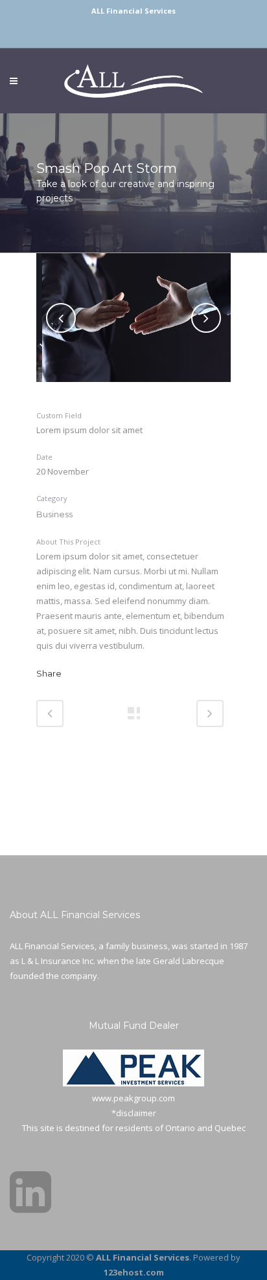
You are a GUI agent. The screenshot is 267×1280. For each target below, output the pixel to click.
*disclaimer (133, 1113)
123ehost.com (134, 1272)
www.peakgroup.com (133, 1098)
